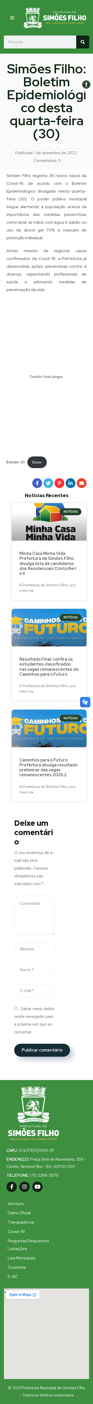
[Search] (82, 42)
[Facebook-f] (11, 1187)
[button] (12, 18)
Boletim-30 (15, 462)
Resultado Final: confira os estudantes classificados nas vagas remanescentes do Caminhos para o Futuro (49, 667)
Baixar (37, 462)
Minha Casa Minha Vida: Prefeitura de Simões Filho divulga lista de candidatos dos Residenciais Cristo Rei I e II (47, 563)
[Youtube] (37, 1187)
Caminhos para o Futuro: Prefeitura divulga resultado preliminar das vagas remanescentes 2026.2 (48, 767)
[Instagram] (24, 1187)
